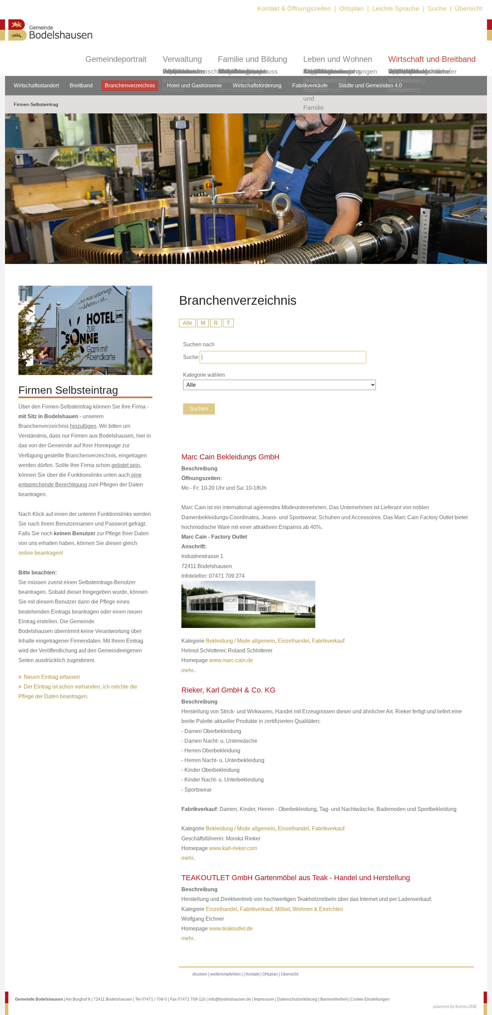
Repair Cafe (397, 76)
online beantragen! (40, 553)
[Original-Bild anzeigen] (85, 373)
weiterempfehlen (225, 974)
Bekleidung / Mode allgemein (240, 641)
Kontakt (252, 974)
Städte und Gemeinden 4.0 (370, 85)
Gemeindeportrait (116, 59)
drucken (199, 974)
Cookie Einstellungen (370, 999)
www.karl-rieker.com (233, 848)
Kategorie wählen (204, 375)
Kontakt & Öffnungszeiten (294, 8)
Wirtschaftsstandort (36, 85)
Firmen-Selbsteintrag (36, 104)
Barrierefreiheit (333, 999)
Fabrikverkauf (328, 641)
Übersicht (468, 8)
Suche (437, 8)
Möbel (282, 909)
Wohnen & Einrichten (318, 909)
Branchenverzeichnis (130, 85)
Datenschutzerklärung (297, 999)
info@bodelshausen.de (230, 999)
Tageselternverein (329, 71)
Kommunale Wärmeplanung (240, 76)
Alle (187, 323)
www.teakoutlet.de (231, 928)
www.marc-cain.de (231, 660)
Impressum (264, 999)
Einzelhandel (293, 641)
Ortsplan (351, 8)
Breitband (81, 85)
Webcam (175, 71)
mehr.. (188, 670)
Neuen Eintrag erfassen (52, 677)
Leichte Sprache (395, 8)
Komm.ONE (466, 1006)
